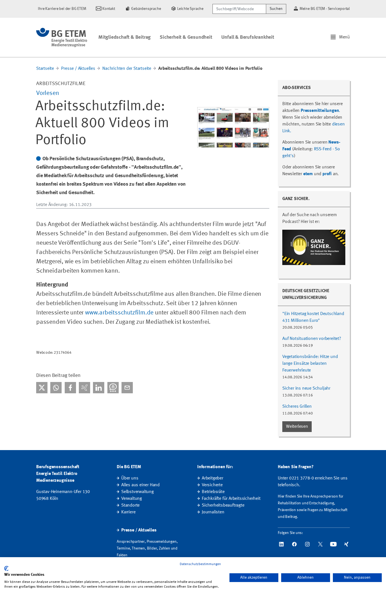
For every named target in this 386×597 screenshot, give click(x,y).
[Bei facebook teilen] (70, 387)
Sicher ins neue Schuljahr (306, 388)
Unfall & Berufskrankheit (247, 37)
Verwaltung (131, 498)
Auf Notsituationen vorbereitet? (311, 339)
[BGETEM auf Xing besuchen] (346, 544)
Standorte (130, 505)
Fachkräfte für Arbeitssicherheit (231, 498)
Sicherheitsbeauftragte (223, 505)
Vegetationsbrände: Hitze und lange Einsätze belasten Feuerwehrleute (310, 364)
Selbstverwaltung (137, 492)
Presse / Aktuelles (78, 68)
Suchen (276, 9)
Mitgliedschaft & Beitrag (124, 37)
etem (308, 174)
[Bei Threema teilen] (113, 387)
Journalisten (213, 512)
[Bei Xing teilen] (84, 387)
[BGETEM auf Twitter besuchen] (320, 544)
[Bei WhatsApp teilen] (56, 387)
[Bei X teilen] (41, 387)
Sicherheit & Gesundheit (186, 37)
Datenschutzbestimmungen (200, 564)
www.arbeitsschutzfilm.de (119, 313)
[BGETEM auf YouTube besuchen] (333, 544)
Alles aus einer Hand (140, 485)
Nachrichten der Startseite (126, 68)
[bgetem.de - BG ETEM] (61, 37)
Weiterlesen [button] (297, 426)
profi (327, 174)
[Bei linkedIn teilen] (98, 387)
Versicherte (212, 485)
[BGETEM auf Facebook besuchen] (294, 544)
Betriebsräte (213, 492)
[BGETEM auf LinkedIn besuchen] (281, 544)
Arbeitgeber (212, 478)
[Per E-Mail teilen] (127, 387)
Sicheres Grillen (297, 406)
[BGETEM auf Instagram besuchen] (307, 544)
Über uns (129, 478)
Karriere (128, 512)
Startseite (45, 68)
